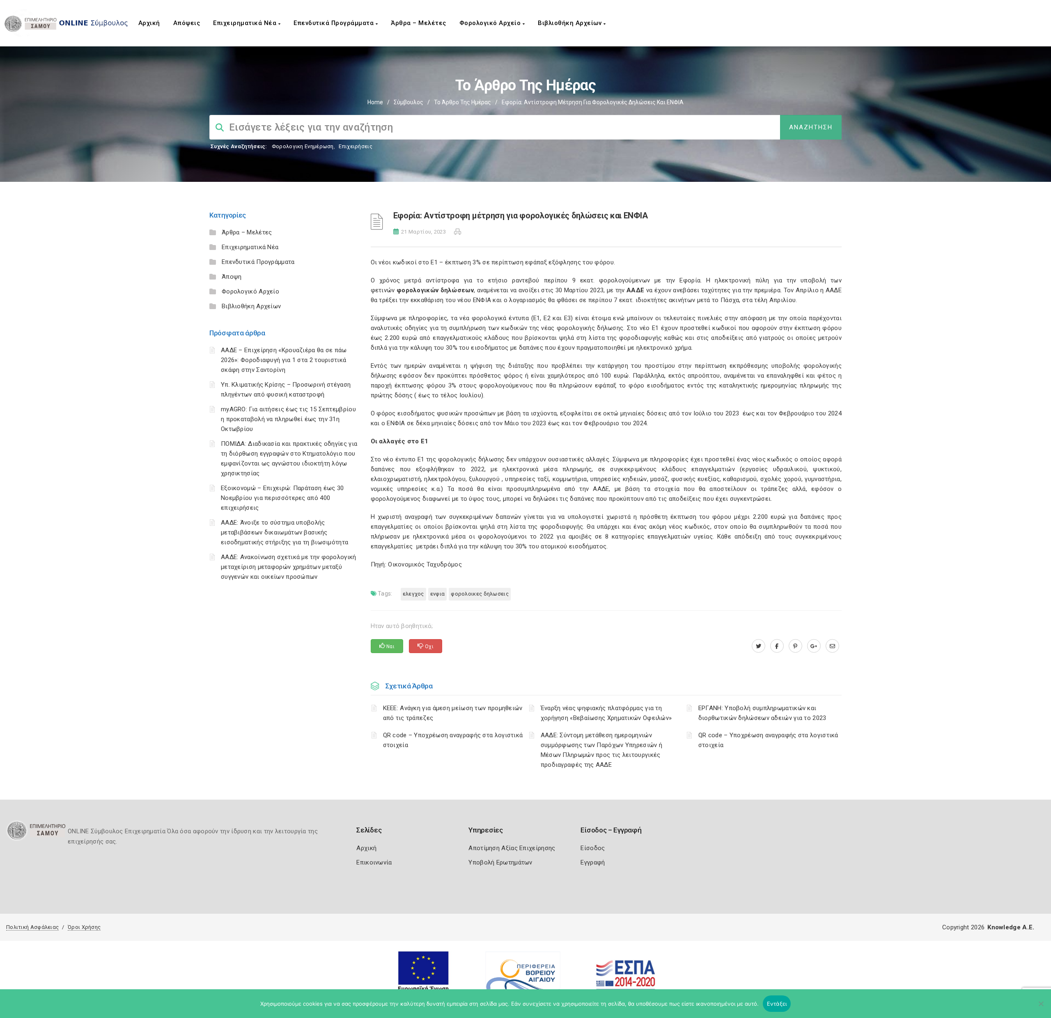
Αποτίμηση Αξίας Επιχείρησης (511, 848)
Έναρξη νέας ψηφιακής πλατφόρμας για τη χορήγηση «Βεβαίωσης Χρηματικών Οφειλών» (606, 713)
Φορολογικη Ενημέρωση (303, 146)
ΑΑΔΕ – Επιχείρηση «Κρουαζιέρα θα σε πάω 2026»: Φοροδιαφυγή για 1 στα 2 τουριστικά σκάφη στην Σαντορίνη (284, 360)
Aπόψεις (186, 23)
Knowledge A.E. (1010, 927)
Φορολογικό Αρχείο (491, 23)
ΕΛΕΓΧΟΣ (413, 594)
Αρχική (149, 23)
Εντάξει (777, 1003)
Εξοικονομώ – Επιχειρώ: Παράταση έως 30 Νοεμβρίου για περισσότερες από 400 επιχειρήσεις (282, 497)
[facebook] (777, 646)
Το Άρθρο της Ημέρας (462, 102)
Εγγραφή (593, 862)
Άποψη (232, 276)
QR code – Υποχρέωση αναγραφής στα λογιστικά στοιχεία (453, 740)
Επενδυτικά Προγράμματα (335, 23)
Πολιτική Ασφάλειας (32, 927)
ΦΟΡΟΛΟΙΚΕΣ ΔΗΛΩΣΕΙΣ (480, 594)
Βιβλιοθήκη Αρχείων (571, 23)
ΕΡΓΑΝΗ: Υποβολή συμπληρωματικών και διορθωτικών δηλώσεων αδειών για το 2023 (762, 713)
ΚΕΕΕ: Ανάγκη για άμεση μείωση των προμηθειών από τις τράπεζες (453, 713)
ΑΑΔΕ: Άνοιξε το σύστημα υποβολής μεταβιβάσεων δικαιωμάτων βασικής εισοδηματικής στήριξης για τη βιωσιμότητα (284, 532)
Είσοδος (593, 848)
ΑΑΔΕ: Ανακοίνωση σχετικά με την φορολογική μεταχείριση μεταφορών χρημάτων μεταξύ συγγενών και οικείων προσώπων (288, 566)
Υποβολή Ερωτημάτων (500, 862)
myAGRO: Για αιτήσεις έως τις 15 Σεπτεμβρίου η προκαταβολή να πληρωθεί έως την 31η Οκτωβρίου (288, 419)
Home (375, 102)
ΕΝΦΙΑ (437, 594)
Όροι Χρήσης (84, 927)
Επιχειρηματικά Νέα (245, 23)
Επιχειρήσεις (355, 146)
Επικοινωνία (374, 862)
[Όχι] (1041, 1008)
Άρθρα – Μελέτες (418, 23)
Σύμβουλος (408, 102)
